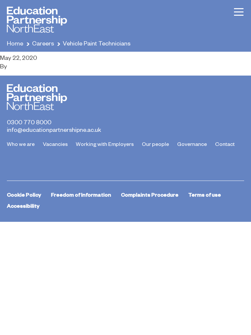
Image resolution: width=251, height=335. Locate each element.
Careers (43, 43)
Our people (155, 143)
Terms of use (204, 194)
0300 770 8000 (29, 122)
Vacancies (55, 143)
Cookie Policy (24, 194)
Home (15, 43)
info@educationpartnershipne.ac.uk (54, 129)
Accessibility (23, 205)
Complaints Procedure (149, 194)
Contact (225, 143)
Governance (192, 143)
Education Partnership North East (37, 20)
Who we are (21, 143)
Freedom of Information (81, 194)
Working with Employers (105, 143)
